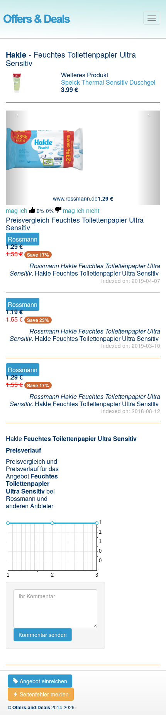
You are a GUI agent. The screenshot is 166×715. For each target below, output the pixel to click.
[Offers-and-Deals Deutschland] (36, 17)
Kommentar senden (43, 634)
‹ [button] (17, 115)
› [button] (148, 115)
